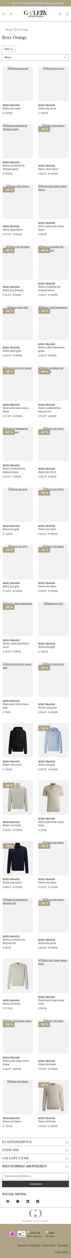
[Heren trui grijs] (18, 505)
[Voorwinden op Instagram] (17, 1201)
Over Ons (10, 1150)
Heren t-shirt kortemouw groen (51, 349)
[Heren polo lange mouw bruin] (53, 976)
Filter (7, 49)
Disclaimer (63, 1245)
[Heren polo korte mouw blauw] (53, 202)
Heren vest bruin (12, 825)
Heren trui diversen (13, 290)
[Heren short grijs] (18, 323)
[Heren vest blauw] (18, 858)
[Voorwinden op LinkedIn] (27, 1201)
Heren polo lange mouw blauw (16, 1062)
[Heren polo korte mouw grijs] (18, 679)
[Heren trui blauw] (53, 562)
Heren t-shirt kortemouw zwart (16, 645)
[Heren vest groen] (53, 679)
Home (9, 29)
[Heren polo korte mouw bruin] (53, 797)
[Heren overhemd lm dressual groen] (18, 141)
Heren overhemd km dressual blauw (49, 288)
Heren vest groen (47, 707)
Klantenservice (17, 1142)
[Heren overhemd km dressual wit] (53, 383)
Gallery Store (15, 1158)
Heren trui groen (47, 943)
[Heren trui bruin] (18, 976)
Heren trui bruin (11, 1003)
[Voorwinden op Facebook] (7, 1201)
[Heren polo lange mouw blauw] (18, 1036)
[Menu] (3, 14)
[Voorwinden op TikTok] (37, 1201)
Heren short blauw (48, 169)
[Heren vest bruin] (18, 797)
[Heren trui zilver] (53, 444)
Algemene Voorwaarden (29, 1245)
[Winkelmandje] (67, 14)
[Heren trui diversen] (18, 262)
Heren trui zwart (12, 108)
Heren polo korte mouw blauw (51, 228)
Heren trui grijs (11, 529)
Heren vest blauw (12, 882)
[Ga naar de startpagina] (35, 1215)
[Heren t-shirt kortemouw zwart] (18, 619)
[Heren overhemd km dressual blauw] (53, 262)
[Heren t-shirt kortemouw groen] (53, 323)
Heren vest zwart (12, 764)
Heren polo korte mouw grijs (16, 706)
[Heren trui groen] (53, 915)
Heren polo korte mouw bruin (51, 823)
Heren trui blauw (47, 586)
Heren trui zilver (47, 472)
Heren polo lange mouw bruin (51, 1002)
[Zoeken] (10, 14)
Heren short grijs (12, 350)
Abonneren (35, 1183)
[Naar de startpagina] (35, 14)
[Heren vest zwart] (18, 740)
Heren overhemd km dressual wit (49, 409)
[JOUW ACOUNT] (60, 14)
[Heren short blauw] (53, 141)
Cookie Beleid (61, 1252)
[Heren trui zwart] (18, 84)
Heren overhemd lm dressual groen (13, 167)
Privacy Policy (49, 1245)
